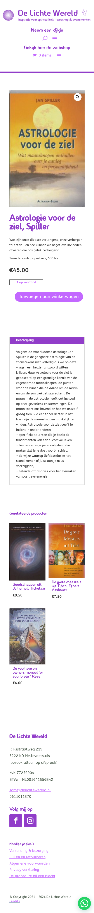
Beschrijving (25, 340)
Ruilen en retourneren (27, 857)
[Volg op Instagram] (30, 820)
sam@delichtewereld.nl (30, 790)
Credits (14, 901)
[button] (78, 97)
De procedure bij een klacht (32, 876)
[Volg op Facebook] (15, 820)
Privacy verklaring (24, 870)
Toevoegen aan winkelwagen (49, 296)
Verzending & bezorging (28, 851)
